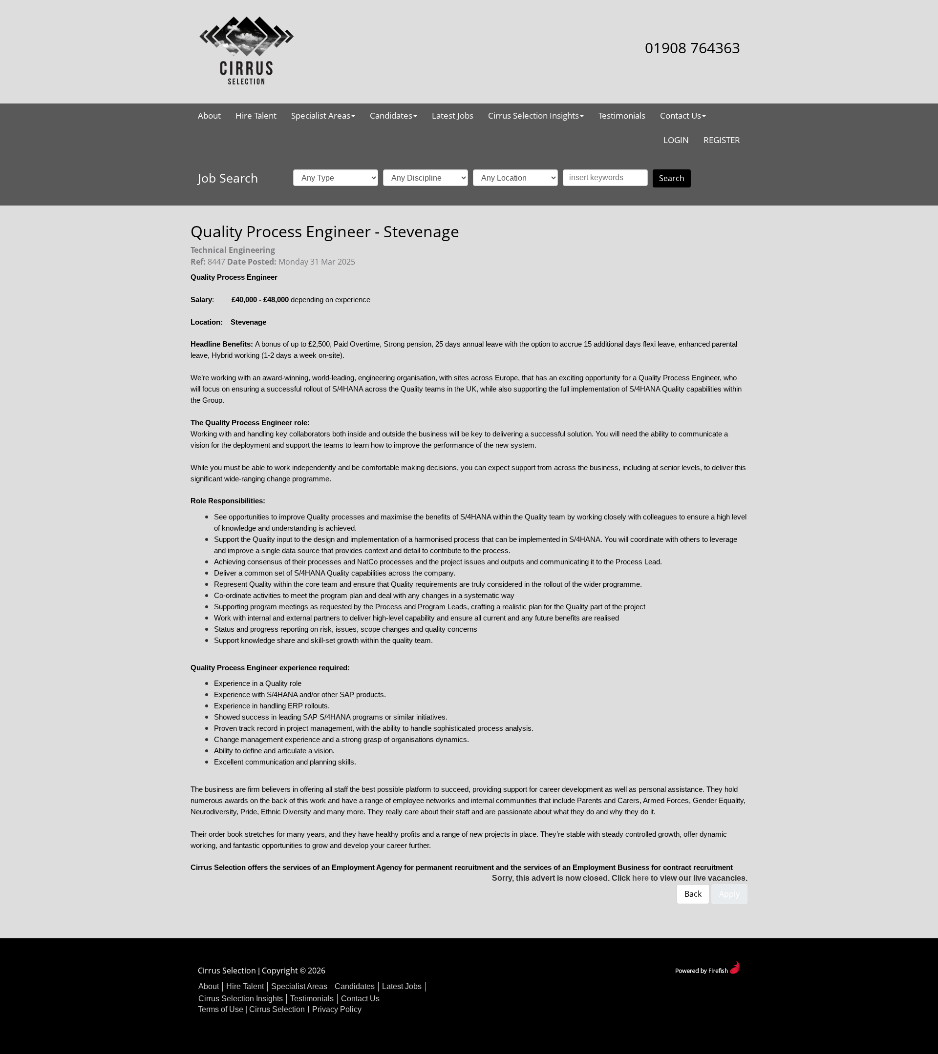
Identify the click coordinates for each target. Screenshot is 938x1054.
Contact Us (680, 115)
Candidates (391, 115)
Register (722, 139)
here (640, 878)
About (209, 115)
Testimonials (621, 115)
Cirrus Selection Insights (533, 115)
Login (676, 139)
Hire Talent (256, 115)
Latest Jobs (452, 115)
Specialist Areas (320, 115)
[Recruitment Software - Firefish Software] (707, 966)
